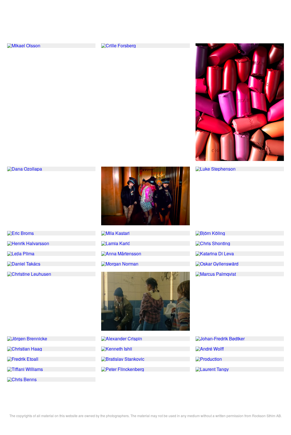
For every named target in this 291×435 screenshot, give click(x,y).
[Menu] (277, 24)
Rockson (146, 24)
